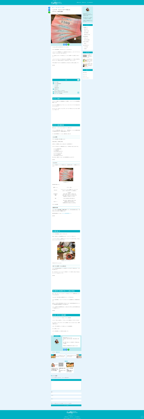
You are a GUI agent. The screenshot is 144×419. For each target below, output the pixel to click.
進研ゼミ (85, 43)
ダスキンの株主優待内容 (57, 83)
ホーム (54, 7)
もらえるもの (56, 86)
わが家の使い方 (56, 89)
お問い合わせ (85, 72)
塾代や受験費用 (86, 32)
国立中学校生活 (85, 36)
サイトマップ (85, 74)
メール (52, 395)
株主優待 (63, 7)
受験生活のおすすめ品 (87, 34)
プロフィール (85, 76)
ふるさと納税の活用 (90, 2)
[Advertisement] (66, 72)
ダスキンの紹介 (56, 82)
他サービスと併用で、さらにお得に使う (60, 90)
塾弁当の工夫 (84, 2)
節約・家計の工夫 (58, 7)
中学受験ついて (85, 27)
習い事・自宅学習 (85, 41)
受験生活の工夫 (79, 2)
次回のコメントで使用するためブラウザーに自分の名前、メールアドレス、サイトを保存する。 (61, 403)
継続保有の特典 (57, 87)
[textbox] (66, 150)
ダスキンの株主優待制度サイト (66, 213)
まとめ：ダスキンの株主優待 (58, 93)
